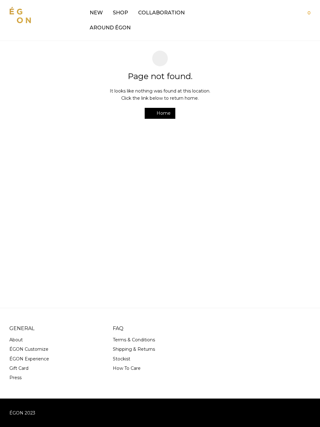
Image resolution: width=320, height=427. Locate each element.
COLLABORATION (161, 13)
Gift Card (18, 368)
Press (15, 377)
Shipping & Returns (134, 349)
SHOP (120, 13)
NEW (96, 13)
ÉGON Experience (29, 359)
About (16, 340)
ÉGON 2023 (22, 413)
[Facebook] (298, 412)
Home (163, 113)
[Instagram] (308, 412)
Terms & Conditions (134, 340)
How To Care (127, 368)
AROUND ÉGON (110, 28)
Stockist (121, 359)
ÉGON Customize (28, 349)
